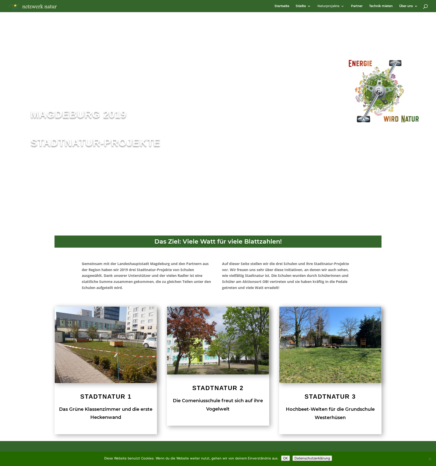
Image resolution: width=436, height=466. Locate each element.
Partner (357, 6)
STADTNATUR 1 (105, 396)
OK (285, 458)
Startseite (282, 6)
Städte (301, 6)
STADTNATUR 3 (330, 396)
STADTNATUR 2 (217, 388)
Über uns (406, 6)
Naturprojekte (328, 6)
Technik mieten (381, 6)
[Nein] (429, 458)
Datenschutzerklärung (312, 458)
